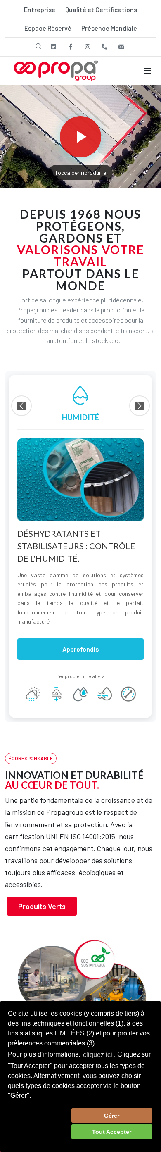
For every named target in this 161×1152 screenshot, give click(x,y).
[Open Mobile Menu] (147, 70)
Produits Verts (42, 906)
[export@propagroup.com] (121, 47)
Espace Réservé (47, 28)
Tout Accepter (111, 1131)
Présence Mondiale (109, 28)
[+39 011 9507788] (104, 47)
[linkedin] (53, 47)
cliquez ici (97, 1054)
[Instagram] (87, 47)
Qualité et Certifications (101, 9)
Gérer (111, 1115)
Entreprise (39, 9)
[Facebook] (70, 47)
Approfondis (80, 649)
